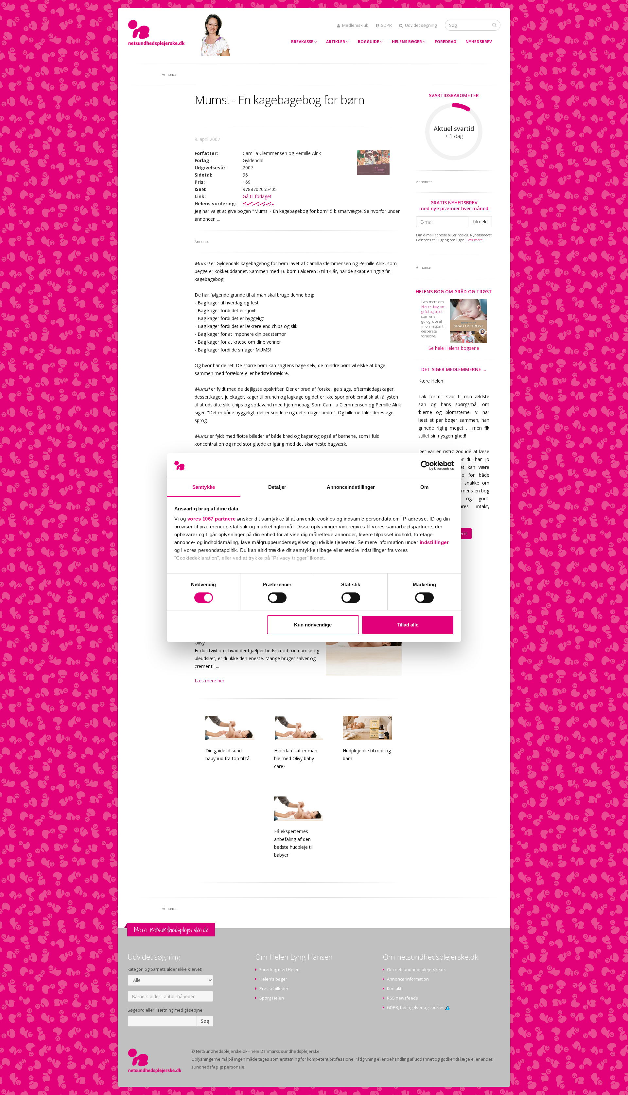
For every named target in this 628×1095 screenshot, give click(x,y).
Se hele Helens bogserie (453, 348)
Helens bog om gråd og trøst (454, 291)
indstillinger (434, 542)
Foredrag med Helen (279, 969)
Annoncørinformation (408, 979)
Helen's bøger (273, 979)
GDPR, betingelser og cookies (416, 1007)
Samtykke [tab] (203, 487)
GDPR (386, 25)
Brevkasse (302, 41)
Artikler (336, 41)
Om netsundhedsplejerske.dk (416, 969)
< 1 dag (454, 136)
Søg (205, 1021)
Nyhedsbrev (478, 41)
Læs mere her (209, 680)
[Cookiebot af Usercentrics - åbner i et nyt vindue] (425, 466)
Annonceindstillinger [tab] (351, 487)
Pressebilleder (273, 988)
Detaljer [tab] (277, 487)
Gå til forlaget (257, 196)
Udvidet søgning (421, 25)
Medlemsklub (355, 25)
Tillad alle (407, 624)
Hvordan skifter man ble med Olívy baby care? (295, 758)
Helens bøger (407, 41)
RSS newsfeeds (402, 998)
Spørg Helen (271, 998)
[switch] (277, 597)
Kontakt (394, 988)
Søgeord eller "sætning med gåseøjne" (166, 1010)
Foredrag (445, 41)
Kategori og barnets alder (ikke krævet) (165, 969)
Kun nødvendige (313, 624)
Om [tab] (424, 487)
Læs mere (474, 239)
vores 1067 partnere (211, 519)
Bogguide (369, 41)
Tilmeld (480, 221)
